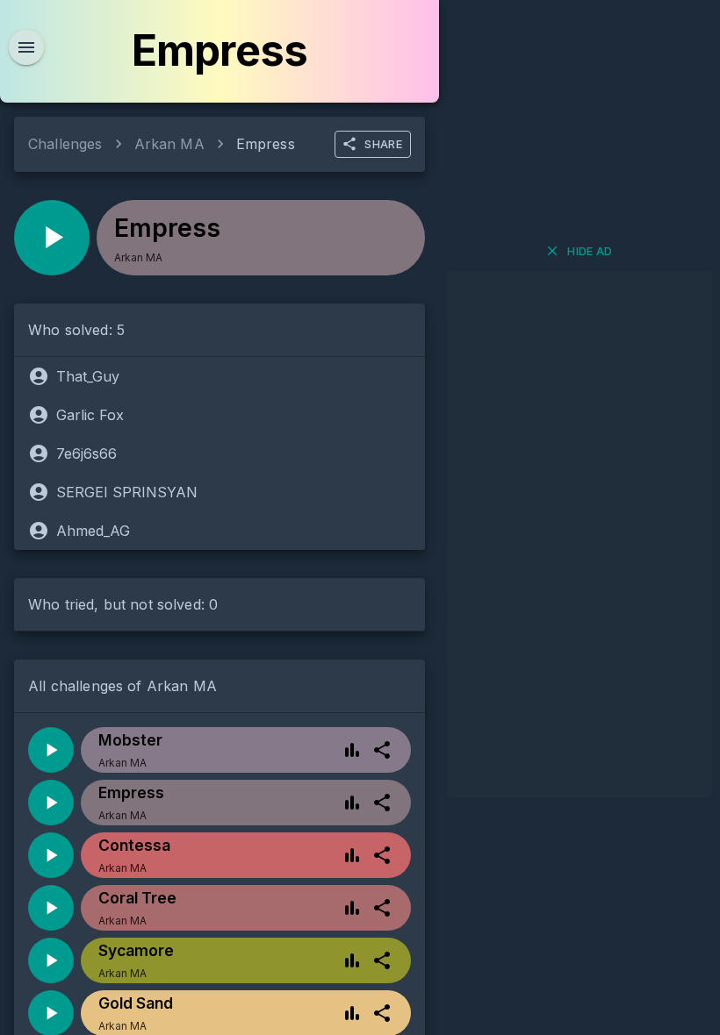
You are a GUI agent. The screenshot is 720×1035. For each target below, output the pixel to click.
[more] (382, 750)
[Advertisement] (579, 534)
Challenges (65, 144)
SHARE (383, 144)
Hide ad (590, 251)
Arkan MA (169, 144)
